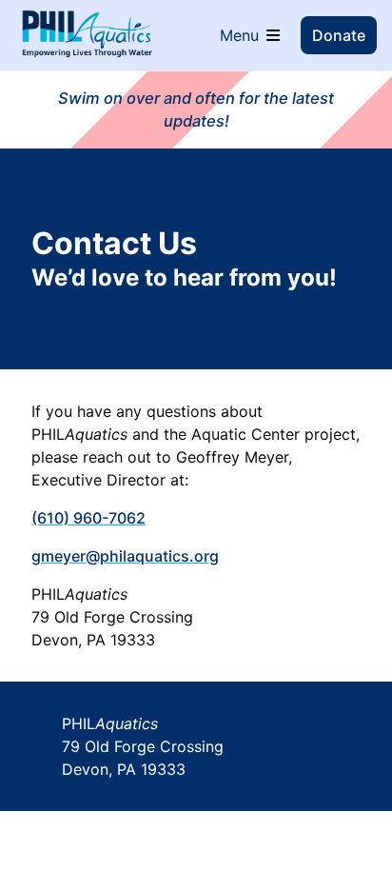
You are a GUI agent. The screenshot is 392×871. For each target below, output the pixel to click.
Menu (239, 35)
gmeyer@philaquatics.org (125, 555)
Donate (338, 35)
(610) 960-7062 (88, 517)
